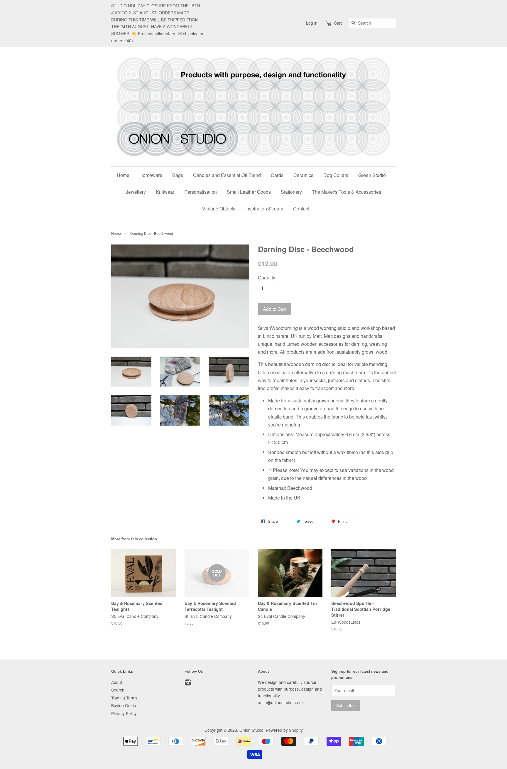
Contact (301, 208)
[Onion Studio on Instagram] (188, 683)
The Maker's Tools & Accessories (346, 191)
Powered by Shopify (284, 730)
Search (117, 690)
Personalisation (200, 191)
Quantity (266, 277)
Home (123, 175)
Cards (277, 175)
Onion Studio (251, 730)
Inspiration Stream (264, 208)
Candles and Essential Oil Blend (227, 175)
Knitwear (165, 191)
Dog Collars (335, 175)
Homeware (150, 175)
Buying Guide (123, 705)
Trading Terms (124, 698)
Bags (177, 175)
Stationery (291, 191)
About (116, 682)
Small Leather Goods (249, 191)
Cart (338, 23)
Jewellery (136, 191)
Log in (311, 23)
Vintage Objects (218, 208)
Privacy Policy (124, 713)
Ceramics (303, 175)
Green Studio (372, 175)
